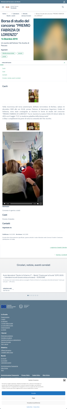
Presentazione (5, 317)
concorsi (20, 53)
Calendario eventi (6, 363)
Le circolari (4, 361)
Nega (33, 398)
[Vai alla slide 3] (31, 295)
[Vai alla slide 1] (28, 295)
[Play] (5, 204)
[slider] (21, 203)
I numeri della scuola (7, 323)
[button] (64, 380)
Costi (3, 72)
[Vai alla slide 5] (35, 295)
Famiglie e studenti (6, 338)
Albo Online (4, 368)
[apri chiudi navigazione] (3, 7)
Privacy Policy (36, 407)
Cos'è (3, 68)
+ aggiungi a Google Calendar (58, 247)
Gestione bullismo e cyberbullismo (11, 340)
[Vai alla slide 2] (29, 295)
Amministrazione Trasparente (9, 366)
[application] (22, 168)
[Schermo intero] (41, 204)
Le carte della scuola (7, 325)
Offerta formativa (6, 350)
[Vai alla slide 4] (33, 295)
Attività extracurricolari (8, 53)
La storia (3, 330)
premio (4, 56)
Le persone (4, 321)
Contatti (4, 75)
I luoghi (3, 319)
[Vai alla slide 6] (37, 295)
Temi (2, 370)
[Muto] (38, 204)
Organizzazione (5, 328)
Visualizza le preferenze (33, 403)
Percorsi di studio (6, 342)
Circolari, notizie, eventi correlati (11, 78)
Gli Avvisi (3, 358)
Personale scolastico (7, 336)
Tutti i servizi (4, 344)
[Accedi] (64, 1)
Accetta (33, 393)
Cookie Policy (30, 407)
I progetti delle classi (7, 352)
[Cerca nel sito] (63, 7)
